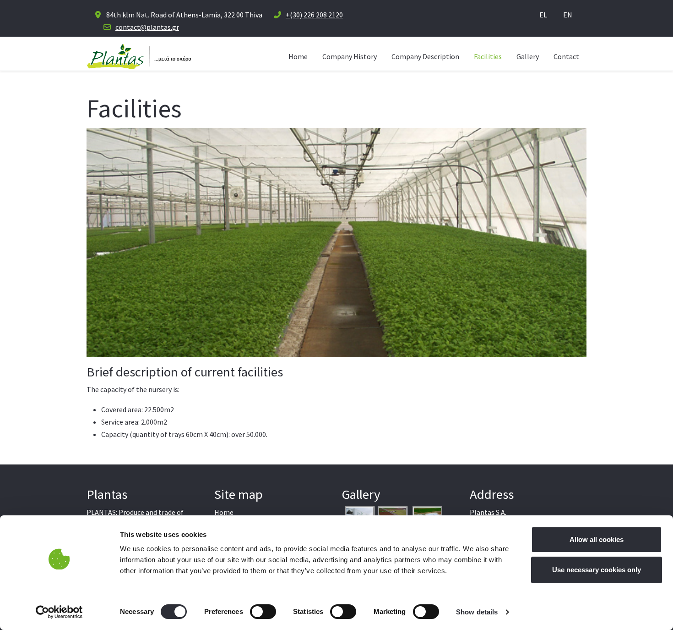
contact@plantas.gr (147, 27)
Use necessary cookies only (596, 570)
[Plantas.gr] (139, 56)
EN (567, 14)
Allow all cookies (597, 539)
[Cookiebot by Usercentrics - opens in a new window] (59, 612)
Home (223, 512)
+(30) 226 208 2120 (314, 14)
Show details (477, 612)
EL (543, 14)
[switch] (263, 611)
